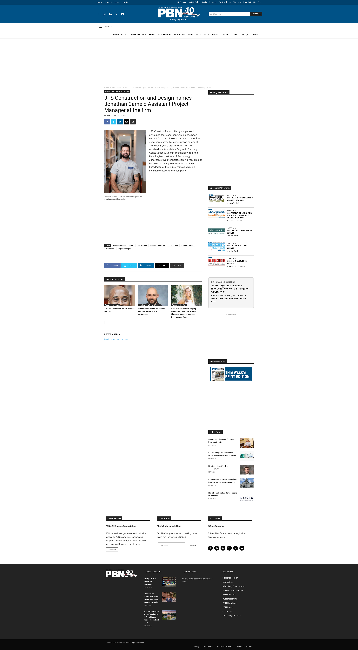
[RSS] (229, 548)
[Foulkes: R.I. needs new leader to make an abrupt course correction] (169, 597)
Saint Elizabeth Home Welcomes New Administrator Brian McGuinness (151, 311)
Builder (131, 245)
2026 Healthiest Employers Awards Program (240, 199)
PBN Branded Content (223, 282)
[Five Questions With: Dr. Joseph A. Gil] (247, 469)
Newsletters (227, 582)
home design (173, 245)
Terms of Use (208, 646)
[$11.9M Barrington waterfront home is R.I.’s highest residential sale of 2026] (169, 615)
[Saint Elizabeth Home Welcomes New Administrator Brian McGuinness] (153, 295)
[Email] (126, 121)
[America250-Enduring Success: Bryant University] (247, 443)
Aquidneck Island (119, 245)
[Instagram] (104, 14)
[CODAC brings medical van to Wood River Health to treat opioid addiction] (247, 456)
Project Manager (124, 249)
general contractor (157, 245)
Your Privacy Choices (225, 646)
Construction (142, 245)
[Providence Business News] (179, 12)
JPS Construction (187, 245)
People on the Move (133, 87)
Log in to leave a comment (116, 339)
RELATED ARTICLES (114, 279)
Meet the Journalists (231, 615)
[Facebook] (98, 14)
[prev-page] (106, 322)
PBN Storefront (229, 598)
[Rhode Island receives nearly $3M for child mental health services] (247, 483)
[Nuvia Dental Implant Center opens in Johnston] (247, 496)
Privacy (196, 646)
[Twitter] (116, 14)
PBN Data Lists (229, 603)
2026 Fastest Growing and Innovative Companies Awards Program (239, 215)
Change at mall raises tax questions (150, 581)
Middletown (110, 249)
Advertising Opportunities (233, 586)
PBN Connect (117, 87)
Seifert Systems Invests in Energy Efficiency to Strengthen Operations (230, 288)
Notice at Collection (244, 646)
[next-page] (110, 322)
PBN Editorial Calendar (232, 590)
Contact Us (227, 611)
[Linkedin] (110, 14)
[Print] (133, 121)
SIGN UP (193, 545)
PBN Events (227, 607)
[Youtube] (122, 14)
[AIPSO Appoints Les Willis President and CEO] (119, 295)
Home (106, 87)
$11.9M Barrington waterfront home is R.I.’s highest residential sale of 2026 (151, 617)
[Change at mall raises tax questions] (169, 582)
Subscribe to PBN (230, 577)
